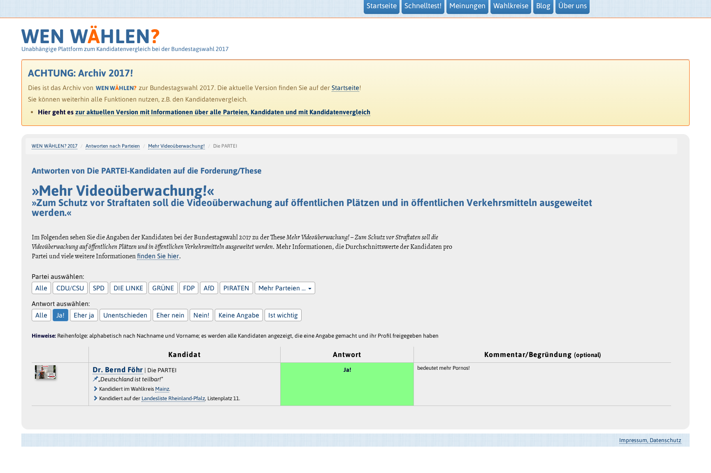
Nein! (201, 315)
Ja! (60, 315)
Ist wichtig (283, 315)
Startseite (345, 87)
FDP (189, 288)
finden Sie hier (158, 256)
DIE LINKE (128, 288)
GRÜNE (163, 288)
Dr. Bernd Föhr (118, 369)
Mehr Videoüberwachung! (176, 146)
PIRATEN (236, 288)
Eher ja (84, 315)
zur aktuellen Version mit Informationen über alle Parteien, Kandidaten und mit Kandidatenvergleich (222, 112)
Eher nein (170, 315)
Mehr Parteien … (282, 288)
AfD (209, 288)
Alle (41, 288)
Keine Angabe (238, 315)
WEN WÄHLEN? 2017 (54, 146)
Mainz (162, 389)
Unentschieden (125, 315)
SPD (99, 288)
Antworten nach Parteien (113, 146)
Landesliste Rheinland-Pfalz (173, 398)
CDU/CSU (70, 288)
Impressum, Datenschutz (650, 440)
